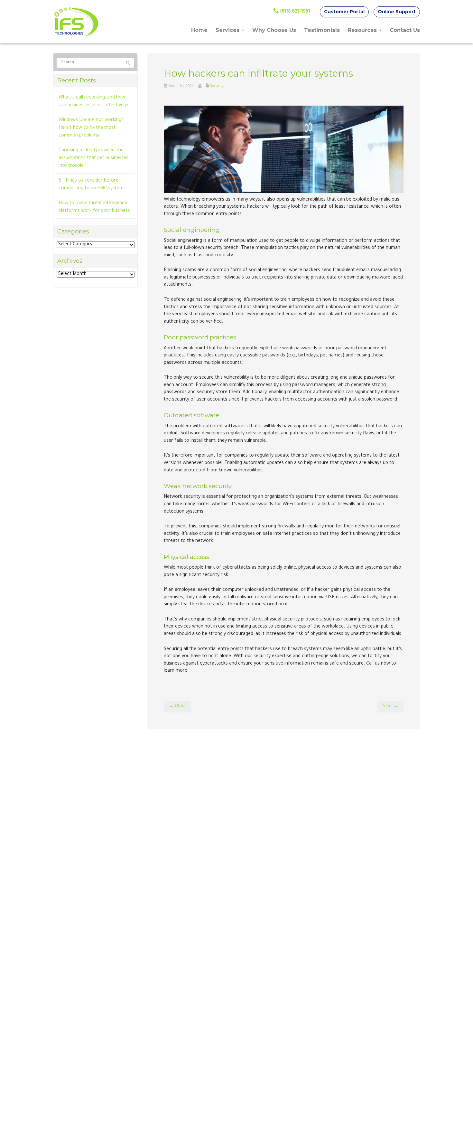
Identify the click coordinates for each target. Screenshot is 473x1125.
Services (228, 30)
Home (199, 30)
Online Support (397, 11)
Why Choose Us (274, 30)
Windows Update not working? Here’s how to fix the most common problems (91, 128)
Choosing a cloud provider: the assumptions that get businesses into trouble (93, 158)
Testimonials (322, 30)
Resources (363, 30)
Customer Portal (344, 11)
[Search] (128, 63)
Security (216, 86)
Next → (390, 706)
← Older (177, 706)
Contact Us (405, 30)
